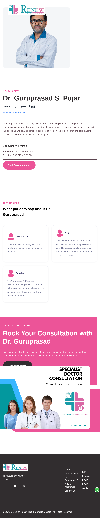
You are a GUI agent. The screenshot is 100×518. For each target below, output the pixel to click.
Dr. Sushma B (71, 473)
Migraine (86, 476)
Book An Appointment (19, 165)
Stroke (85, 488)
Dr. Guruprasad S (71, 478)
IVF (84, 472)
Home (67, 469)
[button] (88, 9)
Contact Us (70, 491)
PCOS (85, 484)
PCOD (85, 480)
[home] (26, 9)
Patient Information (70, 485)
